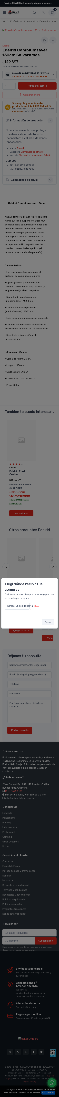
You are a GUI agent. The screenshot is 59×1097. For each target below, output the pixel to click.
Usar (36, 606)
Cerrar (48, 622)
